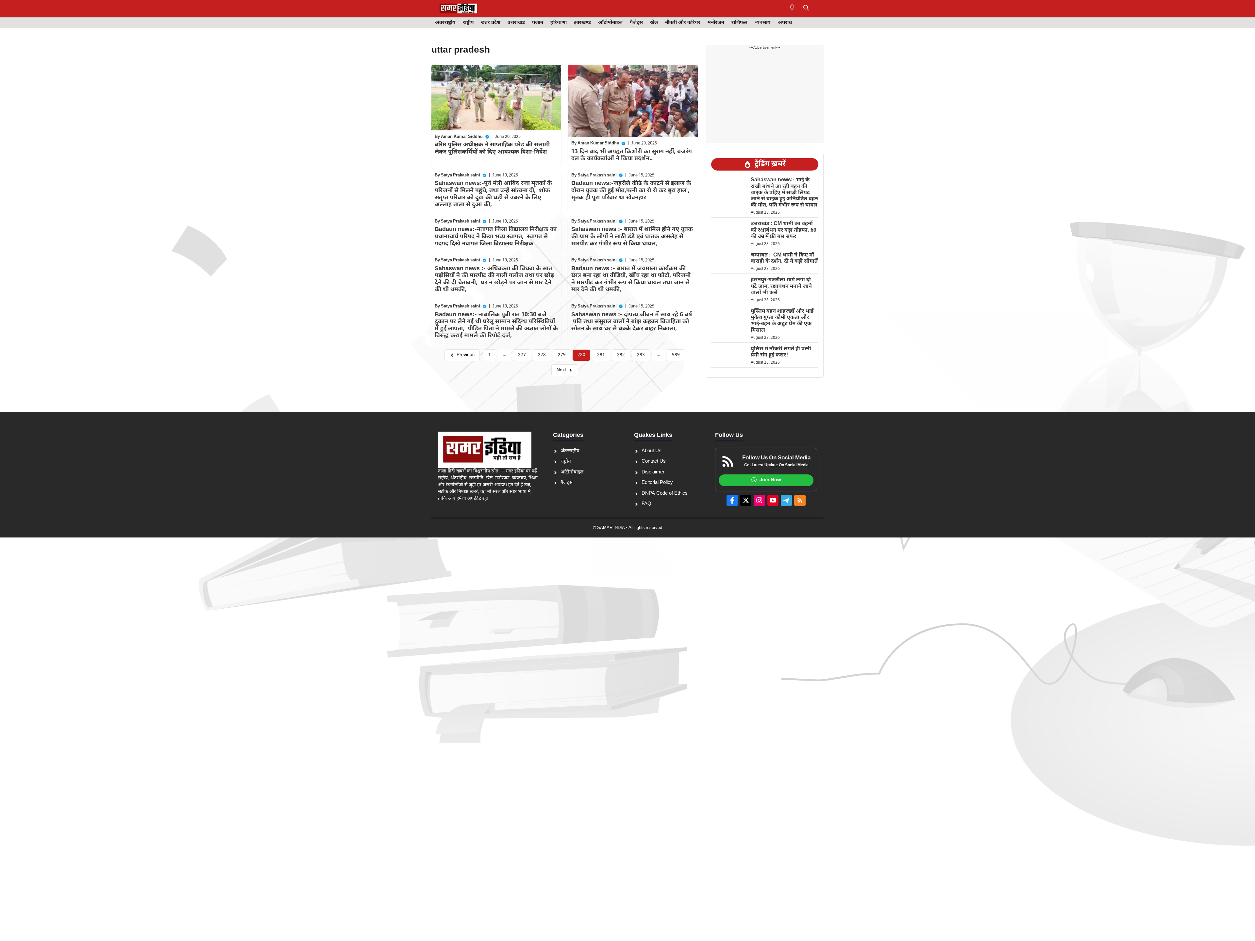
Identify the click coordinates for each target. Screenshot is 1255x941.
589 (676, 355)
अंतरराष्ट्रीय (445, 23)
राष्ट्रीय (468, 23)
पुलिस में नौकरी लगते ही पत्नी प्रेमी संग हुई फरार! (781, 352)
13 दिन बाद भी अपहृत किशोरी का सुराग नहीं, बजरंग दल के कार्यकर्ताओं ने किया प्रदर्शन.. (631, 155)
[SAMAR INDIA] (458, 8)
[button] (806, 8)
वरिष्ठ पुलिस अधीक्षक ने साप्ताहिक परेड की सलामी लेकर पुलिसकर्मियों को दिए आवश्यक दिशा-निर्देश (492, 148)
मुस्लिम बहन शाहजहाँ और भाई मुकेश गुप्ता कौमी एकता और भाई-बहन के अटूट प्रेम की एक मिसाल (782, 321)
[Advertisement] (49, 638)
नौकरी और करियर (682, 23)
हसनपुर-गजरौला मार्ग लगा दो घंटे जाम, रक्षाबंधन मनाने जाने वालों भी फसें (781, 286)
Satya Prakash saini (460, 175)
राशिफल (739, 23)
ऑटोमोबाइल (610, 23)
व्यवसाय (763, 23)
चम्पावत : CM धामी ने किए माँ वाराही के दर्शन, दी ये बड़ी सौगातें (784, 258)
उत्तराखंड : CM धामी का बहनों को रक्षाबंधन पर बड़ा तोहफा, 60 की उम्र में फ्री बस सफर (783, 230)
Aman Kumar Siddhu (462, 137)
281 (601, 355)
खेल (654, 23)
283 (641, 355)
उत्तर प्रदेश (490, 23)
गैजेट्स (636, 23)
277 (522, 355)
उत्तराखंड (516, 23)
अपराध (785, 23)
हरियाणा (558, 23)
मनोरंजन (716, 23)
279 (562, 355)
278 (542, 355)
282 (621, 355)
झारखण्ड (582, 23)
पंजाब (537, 23)
